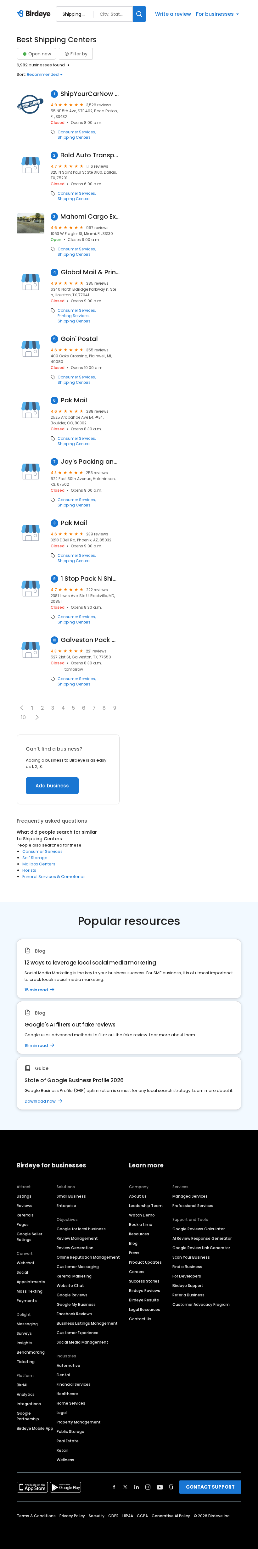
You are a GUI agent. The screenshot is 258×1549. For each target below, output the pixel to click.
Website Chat (70, 1285)
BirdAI (22, 1385)
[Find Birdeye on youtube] (160, 1487)
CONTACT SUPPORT (210, 1487)
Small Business (71, 1196)
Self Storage (35, 858)
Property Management (79, 1422)
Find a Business (187, 1266)
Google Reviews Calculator (198, 1229)
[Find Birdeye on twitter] (125, 1487)
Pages (23, 1224)
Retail (62, 1450)
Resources (139, 1234)
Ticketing (26, 1361)
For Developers (186, 1276)
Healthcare (67, 1393)
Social (22, 1272)
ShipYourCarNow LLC (90, 94)
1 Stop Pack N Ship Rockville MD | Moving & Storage (90, 579)
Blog (133, 1243)
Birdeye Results (144, 1300)
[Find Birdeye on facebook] (114, 1487)
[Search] (139, 14)
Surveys (24, 1333)
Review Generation (75, 1247)
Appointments (31, 1281)
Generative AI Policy (171, 1515)
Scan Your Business (191, 1257)
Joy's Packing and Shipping (90, 462)
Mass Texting (29, 1291)
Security (96, 1515)
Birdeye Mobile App (35, 1428)
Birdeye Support (187, 1285)
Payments (27, 1300)
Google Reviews (72, 1295)
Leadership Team (146, 1205)
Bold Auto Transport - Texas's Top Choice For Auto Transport (90, 155)
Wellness (65, 1459)
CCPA (142, 1515)
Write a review (173, 14)
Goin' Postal (79, 339)
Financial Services (74, 1384)
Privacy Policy (72, 1515)
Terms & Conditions (36, 1515)
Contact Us (140, 1319)
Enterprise (66, 1205)
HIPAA (127, 1515)
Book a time (140, 1224)
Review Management (77, 1238)
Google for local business (81, 1229)
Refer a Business (188, 1295)
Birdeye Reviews (144, 1290)
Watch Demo (142, 1215)
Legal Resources (144, 1309)
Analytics (26, 1394)
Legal (62, 1412)
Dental (63, 1375)
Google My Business (76, 1304)
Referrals (25, 1215)
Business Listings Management (87, 1323)
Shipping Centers (74, 137)
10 (23, 717)
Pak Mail (74, 400)
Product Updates (145, 1262)
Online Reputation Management (88, 1257)
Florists (29, 870)
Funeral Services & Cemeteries (54, 877)
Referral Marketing (74, 1276)
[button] (37, 717)
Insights (24, 1342)
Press (134, 1252)
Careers (136, 1271)
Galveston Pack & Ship (90, 640)
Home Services (71, 1403)
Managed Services (190, 1196)
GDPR (113, 1515)
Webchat (26, 1263)
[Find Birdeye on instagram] (147, 1487)
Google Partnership (28, 1416)
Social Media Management (82, 1342)
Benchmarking (31, 1352)
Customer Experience (77, 1332)
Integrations (29, 1403)
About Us (138, 1196)
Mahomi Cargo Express (90, 217)
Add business (52, 785)
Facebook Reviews (74, 1314)
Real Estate (68, 1441)
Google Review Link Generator (201, 1247)
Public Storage (70, 1431)
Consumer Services (76, 132)
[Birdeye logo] (35, 14)
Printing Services (73, 315)
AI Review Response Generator (202, 1238)
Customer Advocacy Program (201, 1304)
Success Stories (144, 1281)
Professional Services (192, 1205)
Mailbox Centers (38, 864)
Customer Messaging (78, 1266)
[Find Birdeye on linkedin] (136, 1487)
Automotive (68, 1365)
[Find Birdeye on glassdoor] (171, 1487)
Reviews (24, 1205)
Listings (24, 1196)
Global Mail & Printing (90, 272)
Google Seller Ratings (29, 1236)
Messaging (27, 1324)
